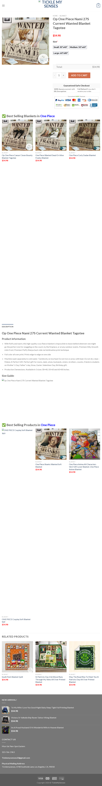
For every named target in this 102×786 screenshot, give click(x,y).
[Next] (100, 221)
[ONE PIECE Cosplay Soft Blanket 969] (17, 522)
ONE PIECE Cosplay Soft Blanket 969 (16, 620)
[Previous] (2, 221)
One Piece (47, 116)
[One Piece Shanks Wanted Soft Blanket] (51, 444)
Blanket (63, 16)
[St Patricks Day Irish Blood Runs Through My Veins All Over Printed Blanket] (51, 656)
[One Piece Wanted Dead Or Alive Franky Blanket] (51, 135)
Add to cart (79, 75)
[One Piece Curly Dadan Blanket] (84, 135)
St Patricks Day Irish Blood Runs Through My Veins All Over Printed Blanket (50, 679)
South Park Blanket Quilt (12, 677)
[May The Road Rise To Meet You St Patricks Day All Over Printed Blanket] (84, 656)
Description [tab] (7, 327)
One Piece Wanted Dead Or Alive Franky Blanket (49, 156)
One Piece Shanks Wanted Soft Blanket (48, 465)
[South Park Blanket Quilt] (17, 656)
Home (55, 16)
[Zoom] (5, 61)
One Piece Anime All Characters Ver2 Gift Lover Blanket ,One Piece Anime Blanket (84, 467)
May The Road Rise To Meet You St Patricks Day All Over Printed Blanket (84, 679)
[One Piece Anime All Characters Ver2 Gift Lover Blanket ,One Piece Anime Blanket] (84, 444)
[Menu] (3, 5)
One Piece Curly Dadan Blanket (82, 155)
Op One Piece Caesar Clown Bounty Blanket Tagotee (17, 156)
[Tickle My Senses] (51, 5)
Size (55, 41)
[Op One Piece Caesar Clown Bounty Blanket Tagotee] (17, 135)
